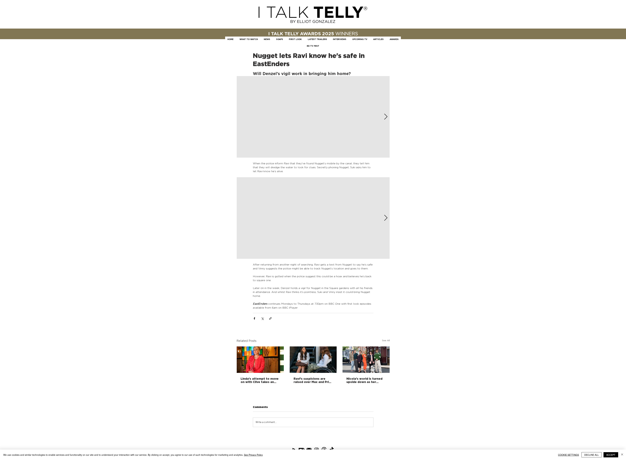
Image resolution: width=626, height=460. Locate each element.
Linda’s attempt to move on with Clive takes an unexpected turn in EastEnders (260, 380)
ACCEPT (610, 454)
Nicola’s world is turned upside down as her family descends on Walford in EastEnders (364, 380)
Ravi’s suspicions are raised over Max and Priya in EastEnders (313, 380)
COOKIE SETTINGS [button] (568, 454)
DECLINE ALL (591, 454)
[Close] (622, 454)
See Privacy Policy (253, 454)
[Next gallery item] (386, 117)
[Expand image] (313, 117)
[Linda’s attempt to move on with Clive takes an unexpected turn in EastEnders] (260, 359)
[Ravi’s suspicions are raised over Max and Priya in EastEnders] (313, 359)
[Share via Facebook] (254, 318)
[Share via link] (270, 318)
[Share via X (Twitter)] (262, 318)
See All (386, 340)
